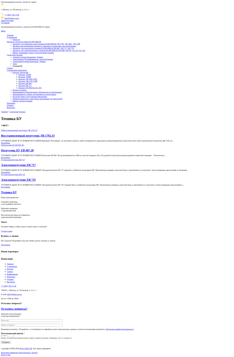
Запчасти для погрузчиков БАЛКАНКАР (24, 42)
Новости (16, 40)
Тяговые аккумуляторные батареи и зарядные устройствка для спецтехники (44, 46)
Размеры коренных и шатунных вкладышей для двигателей (37, 99)
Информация (12, 274)
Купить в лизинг (20, 90)
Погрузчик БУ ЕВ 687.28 (17, 150)
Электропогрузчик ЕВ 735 (18, 179)
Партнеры (11, 103)
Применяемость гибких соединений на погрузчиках (34, 94)
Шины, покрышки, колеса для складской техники (33, 53)
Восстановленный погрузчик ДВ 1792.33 (28, 135)
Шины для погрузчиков (22, 101)
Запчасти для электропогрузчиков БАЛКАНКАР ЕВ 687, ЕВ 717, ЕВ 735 (43, 48)
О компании (12, 37)
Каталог (10, 269)
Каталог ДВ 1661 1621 (28, 79)
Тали (15, 64)
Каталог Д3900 (25, 77)
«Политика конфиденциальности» (119, 329)
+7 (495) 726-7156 (11, 15)
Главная (10, 35)
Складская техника (15, 55)
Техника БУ (17, 66)
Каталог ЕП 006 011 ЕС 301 (30, 88)
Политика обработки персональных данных (19, 353)
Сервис (10, 68)
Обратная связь (7, 21)
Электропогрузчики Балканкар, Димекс (29, 61)
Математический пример (13, 333)
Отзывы (10, 105)
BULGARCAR (26, 348)
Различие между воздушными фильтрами (30, 97)
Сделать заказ (6, 231)
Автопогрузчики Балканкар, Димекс (28, 57)
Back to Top (5, 355)
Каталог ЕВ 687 (25, 83)
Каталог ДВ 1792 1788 (28, 81)
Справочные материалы (17, 70)
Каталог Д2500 (25, 75)
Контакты (11, 108)
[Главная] (5, 23)
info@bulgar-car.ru (11, 18)
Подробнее (5, 143)
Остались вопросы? (14, 308)
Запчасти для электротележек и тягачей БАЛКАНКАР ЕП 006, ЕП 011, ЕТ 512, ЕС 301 (49, 51)
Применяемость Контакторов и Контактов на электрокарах (37, 92)
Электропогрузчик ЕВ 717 (18, 165)
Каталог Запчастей (20, 72)
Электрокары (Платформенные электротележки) (33, 59)
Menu (3, 31)
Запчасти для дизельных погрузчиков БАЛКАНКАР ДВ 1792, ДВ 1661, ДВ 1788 (46, 44)
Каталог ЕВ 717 (25, 86)
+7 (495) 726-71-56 (8, 286)
